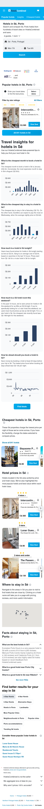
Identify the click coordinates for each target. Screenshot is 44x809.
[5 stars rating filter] (31, 105)
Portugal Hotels (22, 796)
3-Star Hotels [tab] (9, 696)
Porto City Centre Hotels (24, 805)
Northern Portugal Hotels (10, 800)
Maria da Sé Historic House (13, 747)
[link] (22, 133)
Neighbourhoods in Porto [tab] (14, 718)
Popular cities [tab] (33, 718)
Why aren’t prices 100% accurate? (18, 785)
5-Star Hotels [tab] (9, 702)
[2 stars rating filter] (5, 105)
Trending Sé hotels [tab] (11, 729)
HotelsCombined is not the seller (17, 776)
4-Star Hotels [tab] (23, 696)
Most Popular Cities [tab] (11, 713)
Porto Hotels (30, 800)
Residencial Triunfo (10, 750)
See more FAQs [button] (22, 680)
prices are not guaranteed (18, 770)
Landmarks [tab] (24, 707)
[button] (4, 10)
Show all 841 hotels (10, 442)
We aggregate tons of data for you (17, 781)
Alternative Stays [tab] (25, 702)
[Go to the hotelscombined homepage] (17, 10)
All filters (38, 100)
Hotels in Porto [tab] (10, 707)
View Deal (34, 124)
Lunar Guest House (10, 743)
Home (12, 796)
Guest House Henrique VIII (13, 756)
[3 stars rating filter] (12, 105)
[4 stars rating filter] (21, 105)
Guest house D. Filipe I (12, 753)
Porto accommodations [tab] (13, 723)
